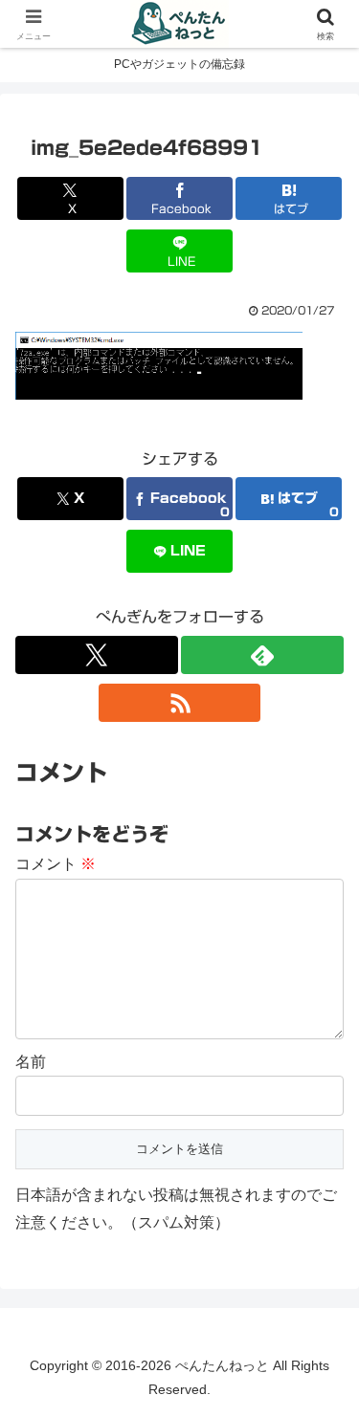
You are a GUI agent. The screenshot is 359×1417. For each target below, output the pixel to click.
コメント (55, 864)
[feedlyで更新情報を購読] (262, 655)
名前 (30, 1062)
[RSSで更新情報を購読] (180, 703)
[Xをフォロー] (96, 655)
